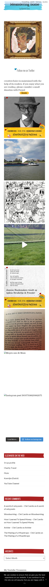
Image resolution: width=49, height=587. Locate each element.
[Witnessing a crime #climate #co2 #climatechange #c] (24, 159)
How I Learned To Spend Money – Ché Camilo (23, 519)
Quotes (45, 2)
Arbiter (28, 527)
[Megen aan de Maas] (24, 372)
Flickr (6, 473)
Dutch (32, 2)
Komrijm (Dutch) (11, 478)
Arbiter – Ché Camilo (13, 527)
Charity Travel (10, 468)
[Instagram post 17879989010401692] (24, 244)
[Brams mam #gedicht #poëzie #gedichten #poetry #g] (24, 117)
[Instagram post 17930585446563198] (24, 329)
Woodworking (37, 514)
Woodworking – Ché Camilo (16, 514)
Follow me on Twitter (26, 70)
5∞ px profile (9, 462)
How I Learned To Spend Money (20, 522)
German (38, 2)
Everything (25, 2)
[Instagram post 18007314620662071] (24, 414)
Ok (24, 583)
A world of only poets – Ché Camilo (19, 506)
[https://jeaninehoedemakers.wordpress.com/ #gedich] (24, 287)
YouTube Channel (11, 483)
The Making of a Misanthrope (17, 536)
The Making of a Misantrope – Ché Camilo (22, 533)
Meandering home (24, 4)
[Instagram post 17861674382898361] (24, 202)
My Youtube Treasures (15, 570)
